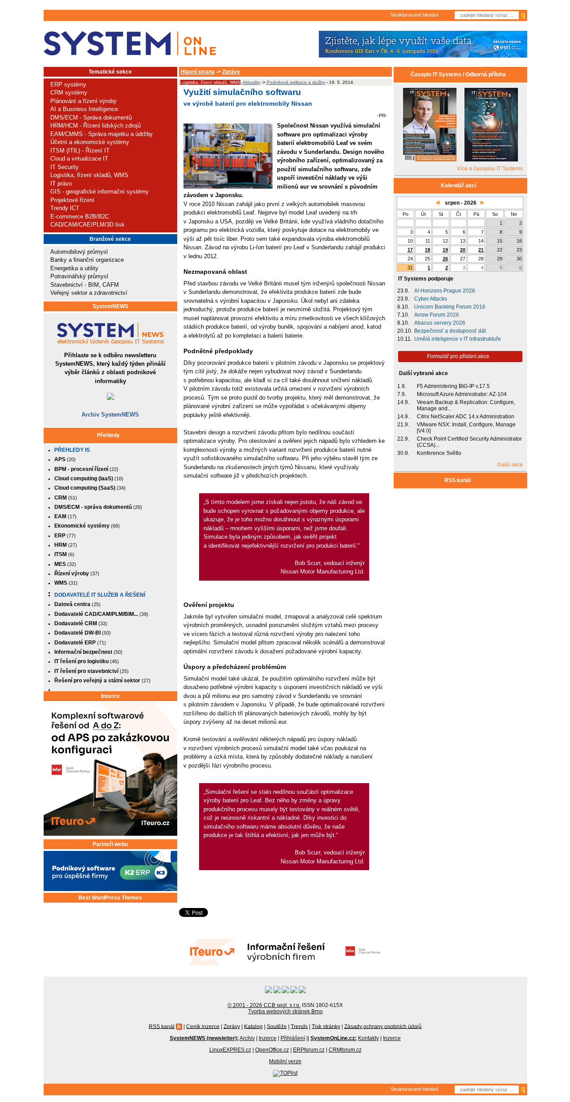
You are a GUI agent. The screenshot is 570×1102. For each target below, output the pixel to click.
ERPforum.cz (309, 1050)
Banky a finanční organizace (87, 259)
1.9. (401, 386)
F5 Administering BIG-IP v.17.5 (453, 386)
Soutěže (277, 1026)
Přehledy (108, 435)
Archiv (247, 1038)
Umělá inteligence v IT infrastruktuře (457, 339)
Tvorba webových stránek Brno (285, 1011)
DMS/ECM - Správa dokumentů (91, 117)
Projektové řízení (72, 200)
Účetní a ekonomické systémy (89, 142)
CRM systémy (68, 92)
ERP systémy (68, 84)
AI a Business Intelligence (84, 109)
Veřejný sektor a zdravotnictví (88, 292)
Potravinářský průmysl (79, 276)
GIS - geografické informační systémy (99, 191)
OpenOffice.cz (272, 1050)
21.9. (403, 424)
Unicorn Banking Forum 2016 (449, 307)
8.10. (403, 323)
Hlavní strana (198, 72)
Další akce (510, 465)
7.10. (403, 315)
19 (445, 249)
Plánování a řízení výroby (83, 101)
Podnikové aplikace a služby (296, 82)
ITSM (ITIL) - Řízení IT (80, 150)
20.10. (404, 331)
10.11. (404, 339)
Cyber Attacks (430, 299)
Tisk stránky (326, 1026)
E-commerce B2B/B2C (79, 216)
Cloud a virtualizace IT (79, 158)
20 (462, 249)
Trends (299, 1026)
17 (410, 249)
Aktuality (251, 82)
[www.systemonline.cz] (130, 43)
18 (427, 249)
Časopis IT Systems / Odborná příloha (458, 74)
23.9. (403, 291)
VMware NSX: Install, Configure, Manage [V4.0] (466, 427)
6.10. (403, 307)
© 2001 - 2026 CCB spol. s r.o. (264, 1005)
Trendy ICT (64, 208)
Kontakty (368, 1038)
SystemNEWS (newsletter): (204, 1038)
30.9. (403, 453)
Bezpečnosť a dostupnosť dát (450, 331)
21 (481, 249)
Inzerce (110, 696)
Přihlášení (293, 1038)
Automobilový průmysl (79, 251)
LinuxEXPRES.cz (230, 1050)
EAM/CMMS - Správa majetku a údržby (101, 134)
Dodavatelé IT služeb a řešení (99, 595)
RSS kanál (458, 480)
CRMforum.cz (345, 1050)
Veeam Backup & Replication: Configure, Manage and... (466, 405)
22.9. (403, 439)
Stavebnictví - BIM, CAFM (84, 284)
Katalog (253, 1026)
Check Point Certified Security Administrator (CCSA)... (469, 442)
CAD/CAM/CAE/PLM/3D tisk (87, 224)
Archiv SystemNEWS (110, 414)
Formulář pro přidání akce (458, 356)
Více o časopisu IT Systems (490, 168)
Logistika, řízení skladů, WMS (89, 175)
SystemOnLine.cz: (333, 1038)
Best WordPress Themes (110, 898)
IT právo (61, 183)
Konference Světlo (439, 453)
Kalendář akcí (458, 185)
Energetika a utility (74, 268)
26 (445, 258)
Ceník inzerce (203, 1026)
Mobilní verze (285, 1061)
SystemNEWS (110, 306)
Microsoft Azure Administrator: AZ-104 (462, 394)
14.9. (403, 402)
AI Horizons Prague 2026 (444, 291)
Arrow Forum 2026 (436, 315)
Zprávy (231, 72)
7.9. (401, 394)
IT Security (64, 167)
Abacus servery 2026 (439, 323)
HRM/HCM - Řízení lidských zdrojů (95, 125)
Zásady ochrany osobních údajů (383, 1026)
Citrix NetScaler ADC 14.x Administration (465, 416)
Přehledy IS (72, 450)
